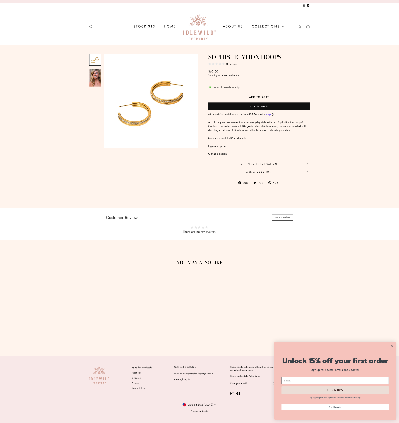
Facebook (136, 372)
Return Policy (138, 388)
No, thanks (335, 407)
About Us (234, 26)
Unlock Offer (335, 390)
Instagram (136, 377)
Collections (266, 26)
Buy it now (259, 106)
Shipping (212, 75)
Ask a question (259, 171)
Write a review (282, 217)
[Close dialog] (392, 345)
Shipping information (259, 163)
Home (170, 26)
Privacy (135, 383)
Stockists (145, 26)
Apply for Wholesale (142, 367)
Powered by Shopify (199, 411)
